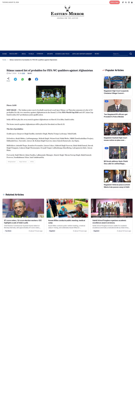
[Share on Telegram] (15, 79)
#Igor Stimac (23, 161)
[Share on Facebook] (36, 79)
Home (4, 54)
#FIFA (32, 161)
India (24, 54)
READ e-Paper (114, 2)
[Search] (131, 54)
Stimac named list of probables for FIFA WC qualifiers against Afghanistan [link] (33, 60)
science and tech (62, 54)
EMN (23, 73)
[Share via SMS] (29, 79)
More (97, 54)
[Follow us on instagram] (129, 2)
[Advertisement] (67, 35)
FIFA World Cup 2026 (70, 112)
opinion (40, 54)
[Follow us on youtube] (132, 2)
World (31, 54)
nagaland (13, 54)
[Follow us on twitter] (126, 2)
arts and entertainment (82, 54)
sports (50, 54)
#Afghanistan (12, 161)
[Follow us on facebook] (123, 2)
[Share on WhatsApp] (22, 79)
